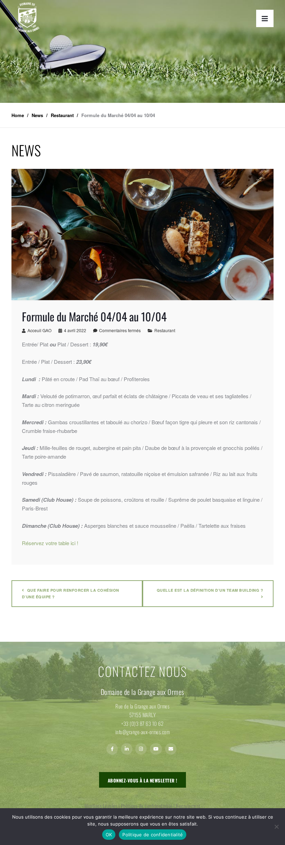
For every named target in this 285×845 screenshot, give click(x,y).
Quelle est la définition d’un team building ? (210, 590)
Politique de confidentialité (146, 806)
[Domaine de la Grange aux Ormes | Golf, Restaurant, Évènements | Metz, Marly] (27, 17)
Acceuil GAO (39, 330)
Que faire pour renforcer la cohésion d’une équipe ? (70, 593)
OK (109, 834)
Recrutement (188, 806)
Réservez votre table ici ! (50, 543)
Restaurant (164, 330)
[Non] (276, 826)
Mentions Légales (100, 806)
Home (17, 115)
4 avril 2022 (75, 330)
